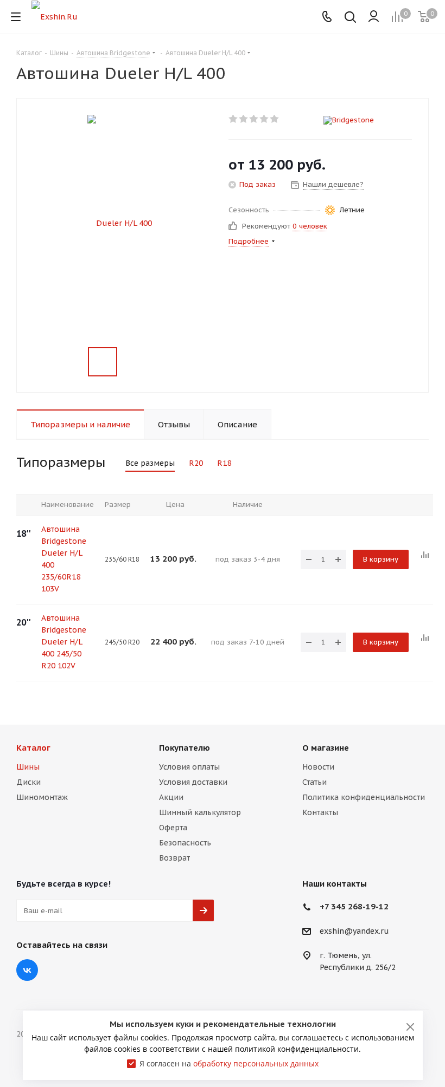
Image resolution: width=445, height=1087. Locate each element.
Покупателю (184, 748)
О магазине (325, 748)
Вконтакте (27, 970)
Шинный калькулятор (200, 812)
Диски (28, 782)
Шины (28, 767)
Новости (318, 767)
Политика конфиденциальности (363, 797)
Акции (171, 797)
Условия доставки (193, 782)
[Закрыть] (410, 1027)
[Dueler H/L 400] (119, 222)
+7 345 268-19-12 (354, 906)
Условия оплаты (189, 767)
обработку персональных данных (256, 1063)
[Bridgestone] (367, 120)
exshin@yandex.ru (354, 931)
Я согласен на (229, 1063)
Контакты (320, 812)
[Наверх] (392, 699)
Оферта (173, 827)
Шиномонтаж (42, 797)
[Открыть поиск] (350, 18)
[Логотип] (54, 16)
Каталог (33, 748)
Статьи (314, 782)
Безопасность (185, 843)
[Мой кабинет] (373, 17)
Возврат (174, 858)
